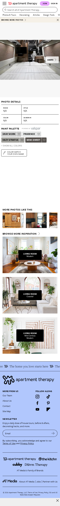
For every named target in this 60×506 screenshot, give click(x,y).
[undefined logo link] (22, 3)
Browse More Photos (12, 19)
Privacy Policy (27, 443)
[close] (57, 500)
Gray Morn (9, 134)
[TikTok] (48, 397)
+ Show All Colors (11, 146)
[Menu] (4, 3)
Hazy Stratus (10, 140)
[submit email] (53, 433)
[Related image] (13, 220)
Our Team (7, 395)
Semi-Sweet (33, 140)
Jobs (38, 481)
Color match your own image (15, 152)
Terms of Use (9, 443)
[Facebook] (37, 403)
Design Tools (48, 14)
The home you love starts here (27, 366)
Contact (6, 406)
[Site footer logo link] (30, 380)
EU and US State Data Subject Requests (38, 493)
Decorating (24, 14)
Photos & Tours (9, 14)
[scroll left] (5, 220)
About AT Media (26, 481)
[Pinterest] (48, 403)
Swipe (50, 60)
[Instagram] (37, 397)
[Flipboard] (48, 409)
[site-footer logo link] (10, 481)
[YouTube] (37, 409)
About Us (7, 400)
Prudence (29, 134)
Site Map (7, 411)
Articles (36, 14)
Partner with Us (50, 481)
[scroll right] (54, 220)
